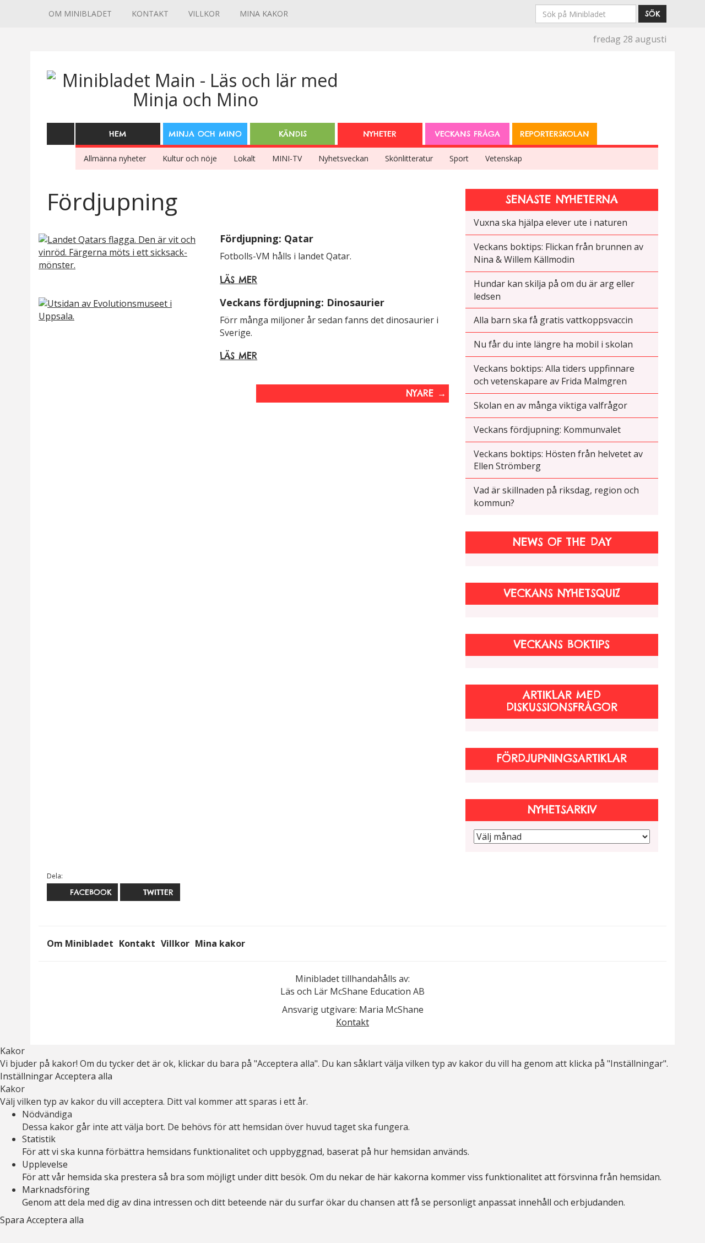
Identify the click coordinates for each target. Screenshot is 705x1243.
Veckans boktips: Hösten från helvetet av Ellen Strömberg (558, 460)
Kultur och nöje (189, 158)
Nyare (426, 393)
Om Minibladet (80, 13)
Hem (118, 134)
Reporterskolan (554, 134)
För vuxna (646, 126)
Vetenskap (503, 158)
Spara (13, 1220)
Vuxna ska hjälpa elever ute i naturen (550, 222)
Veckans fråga (467, 134)
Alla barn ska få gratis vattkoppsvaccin (553, 320)
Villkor (204, 13)
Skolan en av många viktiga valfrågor (550, 405)
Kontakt (150, 13)
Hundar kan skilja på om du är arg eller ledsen (554, 290)
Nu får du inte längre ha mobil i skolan (553, 344)
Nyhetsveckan (343, 158)
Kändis (293, 134)
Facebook (89, 892)
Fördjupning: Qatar (266, 238)
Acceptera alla (83, 1076)
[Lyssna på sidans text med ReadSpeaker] (61, 133)
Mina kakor (264, 13)
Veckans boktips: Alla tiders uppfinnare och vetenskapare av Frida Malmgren (554, 374)
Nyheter (380, 134)
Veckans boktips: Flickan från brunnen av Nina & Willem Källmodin (558, 253)
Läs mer (238, 279)
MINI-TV (287, 158)
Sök (652, 14)
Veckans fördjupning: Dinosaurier (302, 302)
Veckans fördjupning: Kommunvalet (547, 430)
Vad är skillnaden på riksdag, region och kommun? (556, 496)
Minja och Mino (205, 134)
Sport (459, 158)
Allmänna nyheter (115, 158)
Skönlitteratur (409, 158)
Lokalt (245, 158)
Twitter (156, 892)
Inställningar (27, 1076)
